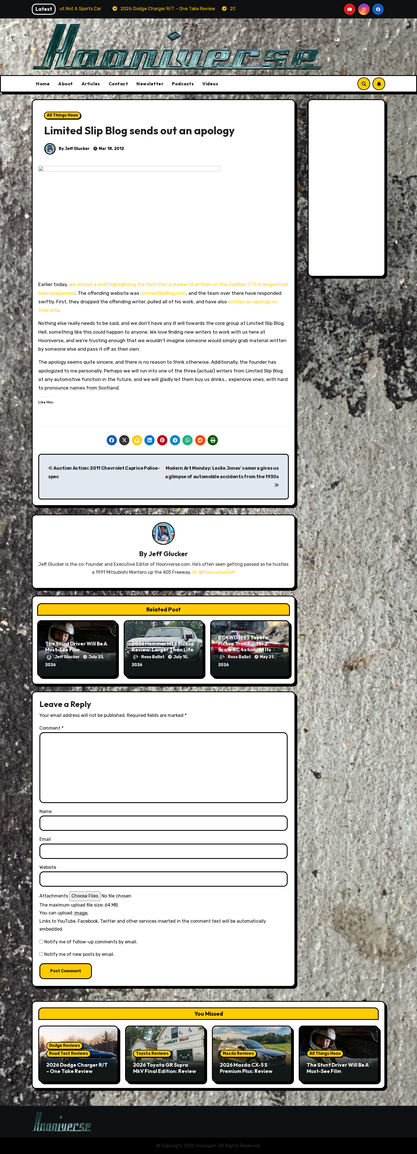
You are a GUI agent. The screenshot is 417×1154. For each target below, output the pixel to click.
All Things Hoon (62, 115)
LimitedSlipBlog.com (163, 293)
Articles (90, 83)
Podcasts (183, 83)
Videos (210, 83)
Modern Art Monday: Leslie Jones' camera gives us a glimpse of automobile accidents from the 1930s (222, 472)
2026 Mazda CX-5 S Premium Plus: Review (246, 1068)
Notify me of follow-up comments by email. (90, 942)
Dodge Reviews (64, 1045)
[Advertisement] (347, 189)
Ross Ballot (153, 657)
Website (47, 867)
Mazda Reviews (238, 1053)
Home (43, 83)
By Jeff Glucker (74, 148)
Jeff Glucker (168, 553)
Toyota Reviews (152, 1053)
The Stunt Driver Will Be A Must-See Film (76, 646)
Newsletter (149, 83)
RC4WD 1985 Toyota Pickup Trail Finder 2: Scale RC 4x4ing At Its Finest (244, 646)
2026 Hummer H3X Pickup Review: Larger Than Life (163, 646)
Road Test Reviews (68, 1053)
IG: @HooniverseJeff (213, 572)
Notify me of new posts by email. (79, 954)
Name (45, 811)
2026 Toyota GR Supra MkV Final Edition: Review (164, 1068)
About (65, 83)
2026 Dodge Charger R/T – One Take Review (77, 1068)
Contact (118, 83)
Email (45, 839)
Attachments (53, 896)
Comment (51, 728)
